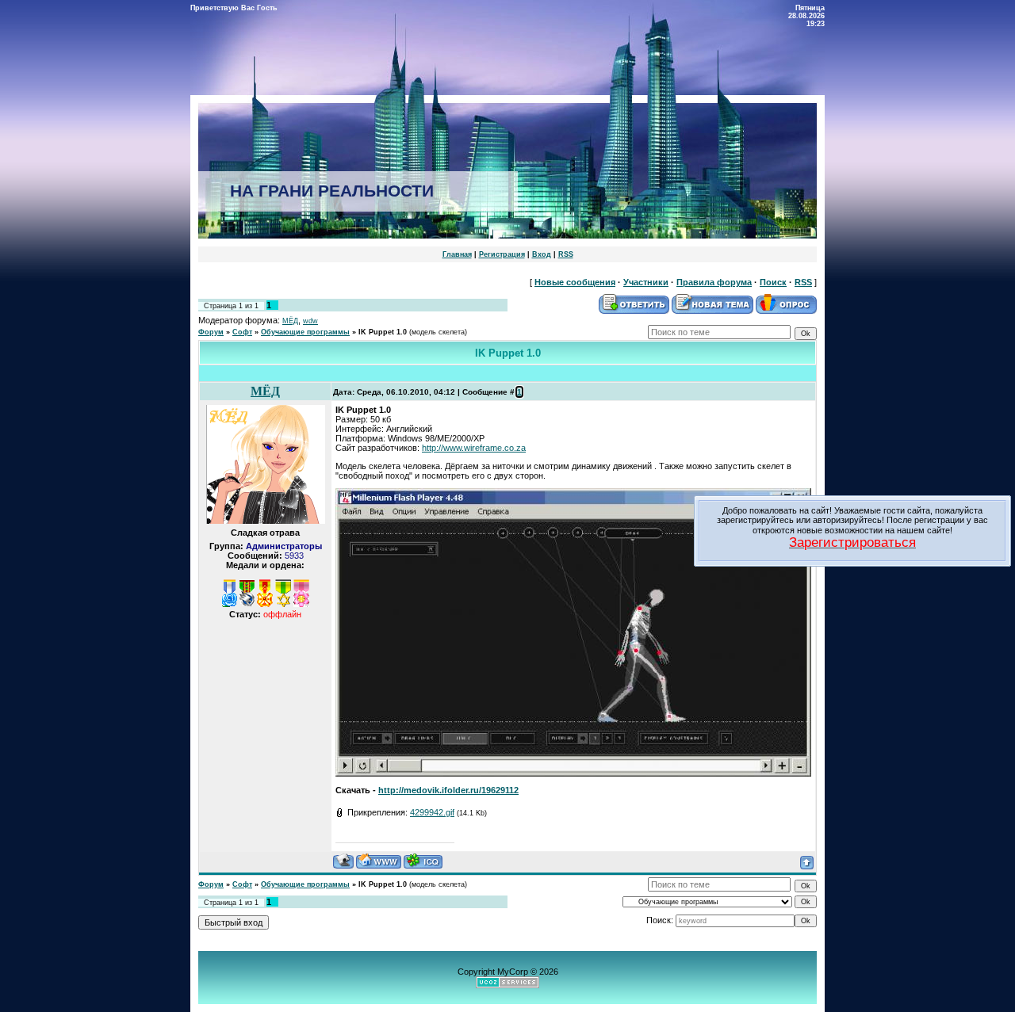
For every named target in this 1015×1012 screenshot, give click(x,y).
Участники (645, 282)
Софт (242, 332)
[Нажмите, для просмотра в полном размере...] (573, 773)
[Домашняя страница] (378, 861)
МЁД (290, 321)
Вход (541, 254)
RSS (565, 254)
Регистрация (502, 254)
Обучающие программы (305, 332)
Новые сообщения (574, 282)
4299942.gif (432, 812)
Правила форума (714, 282)
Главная (457, 254)
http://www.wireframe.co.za (474, 448)
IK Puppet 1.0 (382, 332)
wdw (310, 321)
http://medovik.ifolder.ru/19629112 (448, 790)
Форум (211, 332)
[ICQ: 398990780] (423, 861)
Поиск (773, 282)
